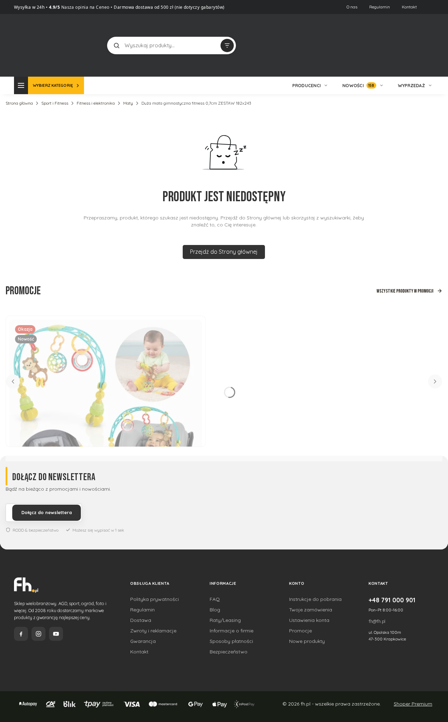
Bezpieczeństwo (228, 652)
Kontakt (409, 6)
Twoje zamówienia (310, 610)
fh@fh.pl (377, 621)
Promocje (300, 631)
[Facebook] (21, 634)
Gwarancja (143, 641)
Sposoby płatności (231, 641)
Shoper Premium (413, 704)
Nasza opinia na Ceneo (85, 7)
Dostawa (140, 620)
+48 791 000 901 (392, 600)
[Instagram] (38, 634)
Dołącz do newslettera (46, 512)
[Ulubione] (427, 45)
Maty (128, 103)
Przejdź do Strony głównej (224, 251)
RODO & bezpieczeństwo (35, 530)
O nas (351, 6)
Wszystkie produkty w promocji (405, 291)
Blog (215, 610)
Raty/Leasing (225, 620)
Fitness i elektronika (96, 103)
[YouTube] (56, 634)
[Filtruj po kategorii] (227, 45)
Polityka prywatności (154, 599)
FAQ (215, 599)
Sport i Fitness (54, 103)
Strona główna (19, 103)
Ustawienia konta (309, 620)
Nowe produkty (307, 641)
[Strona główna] (40, 44)
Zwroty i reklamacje (153, 631)
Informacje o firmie (231, 631)
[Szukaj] (116, 45)
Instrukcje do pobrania (315, 599)
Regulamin (379, 6)
